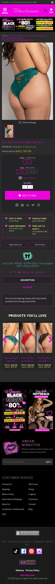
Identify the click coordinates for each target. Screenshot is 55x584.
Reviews (27, 287)
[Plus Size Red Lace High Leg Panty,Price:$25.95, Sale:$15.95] (28, 338)
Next (50, 339)
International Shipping (12, 499)
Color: (27, 158)
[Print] (27, 205)
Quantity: (27, 183)
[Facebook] (17, 205)
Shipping (6, 489)
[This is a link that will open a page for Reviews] (27, 562)
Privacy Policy (32, 570)
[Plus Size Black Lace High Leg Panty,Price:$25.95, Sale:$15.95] (44, 338)
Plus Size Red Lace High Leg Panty (27, 359)
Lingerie (32, 494)
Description (28, 280)
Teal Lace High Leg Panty (11, 359)
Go (48, 461)
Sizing (31, 489)
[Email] (22, 205)
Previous (4, 339)
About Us (6, 504)
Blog (30, 509)
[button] (5, 10)
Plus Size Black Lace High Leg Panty (44, 359)
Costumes (33, 499)
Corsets (32, 504)
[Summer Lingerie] (41, 410)
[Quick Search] (45, 10)
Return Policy (8, 494)
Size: (27, 168)
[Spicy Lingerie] (26, 10)
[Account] (52, 2)
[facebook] (24, 551)
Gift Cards (33, 484)
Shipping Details (27, 272)
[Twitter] (33, 205)
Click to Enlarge (29, 122)
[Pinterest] (38, 205)
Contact (42, 272)
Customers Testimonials (13, 509)
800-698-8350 (27, 575)
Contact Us (7, 484)
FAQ (14, 272)
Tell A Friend (40, 245)
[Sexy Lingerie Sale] (27, 24)
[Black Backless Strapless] (14, 410)
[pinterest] (31, 551)
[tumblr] (16, 551)
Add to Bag (29, 195)
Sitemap (20, 570)
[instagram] (39, 551)
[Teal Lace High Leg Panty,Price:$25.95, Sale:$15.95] (11, 338)
